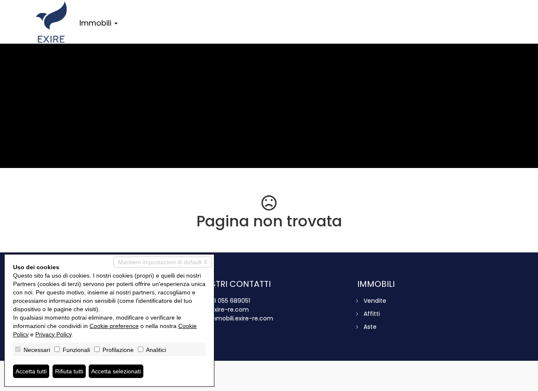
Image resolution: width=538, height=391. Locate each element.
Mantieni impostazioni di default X (162, 262)
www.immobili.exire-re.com (233, 318)
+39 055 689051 (227, 301)
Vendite (375, 301)
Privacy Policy (53, 334)
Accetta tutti (31, 371)
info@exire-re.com (221, 309)
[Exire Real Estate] (51, 22)
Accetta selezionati (116, 371)
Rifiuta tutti (69, 371)
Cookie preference (114, 326)
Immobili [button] (96, 23)
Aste (370, 327)
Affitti (372, 314)
